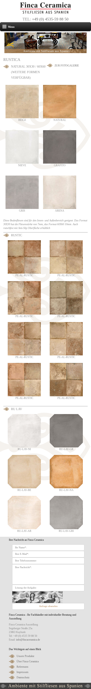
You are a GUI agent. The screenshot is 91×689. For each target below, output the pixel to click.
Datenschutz (23, 677)
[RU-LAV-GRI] (66, 512)
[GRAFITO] (59, 146)
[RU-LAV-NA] (66, 471)
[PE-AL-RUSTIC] (24, 256)
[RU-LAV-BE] (24, 471)
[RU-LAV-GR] (66, 430)
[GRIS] (22, 192)
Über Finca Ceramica (28, 661)
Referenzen (22, 666)
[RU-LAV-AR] (24, 512)
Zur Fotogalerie (67, 65)
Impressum (22, 672)
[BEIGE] (22, 101)
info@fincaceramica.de (28, 639)
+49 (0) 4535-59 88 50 (50, 19)
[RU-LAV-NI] (24, 430)
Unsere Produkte (25, 656)
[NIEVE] (22, 146)
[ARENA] (59, 192)
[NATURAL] (59, 101)
